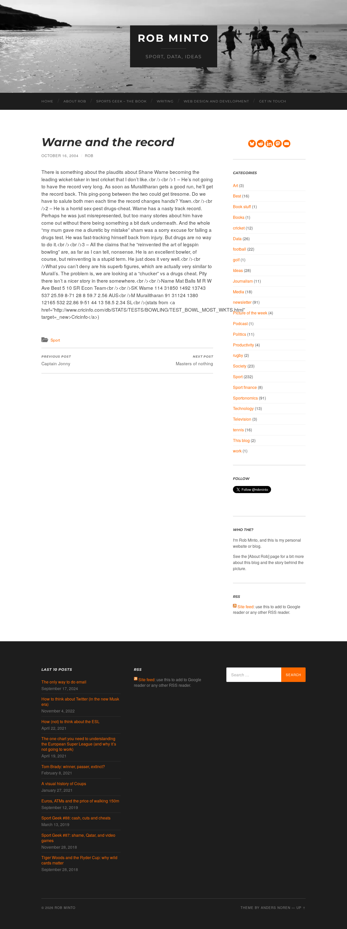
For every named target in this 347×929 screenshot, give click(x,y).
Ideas (238, 270)
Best (237, 196)
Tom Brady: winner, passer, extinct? (73, 766)
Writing (165, 101)
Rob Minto (174, 38)
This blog (241, 440)
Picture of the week (250, 313)
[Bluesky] (252, 143)
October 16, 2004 (59, 155)
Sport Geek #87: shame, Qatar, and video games (78, 838)
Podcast (240, 323)
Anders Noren (275, 907)
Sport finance (245, 387)
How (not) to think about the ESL (70, 721)
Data (237, 238)
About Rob (75, 101)
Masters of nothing (194, 361)
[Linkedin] (269, 143)
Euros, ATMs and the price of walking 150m (80, 801)
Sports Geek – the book (121, 101)
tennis (238, 430)
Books (238, 217)
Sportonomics (245, 398)
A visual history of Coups (63, 783)
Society (239, 366)
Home (47, 101)
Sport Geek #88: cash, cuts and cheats (76, 818)
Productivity (243, 345)
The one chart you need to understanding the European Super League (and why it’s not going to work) (78, 744)
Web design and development (216, 101)
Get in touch (272, 101)
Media (238, 292)
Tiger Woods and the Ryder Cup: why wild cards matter (79, 860)
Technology (243, 408)
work (237, 451)
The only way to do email (63, 682)
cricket (239, 228)
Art (235, 185)
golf (236, 260)
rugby (238, 355)
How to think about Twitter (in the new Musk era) (80, 701)
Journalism (243, 281)
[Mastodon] (278, 143)
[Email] (286, 143)
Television (242, 419)
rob (89, 155)
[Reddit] (260, 143)
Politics (239, 334)
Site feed (246, 607)
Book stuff (242, 206)
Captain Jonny (56, 361)
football (239, 249)
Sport (55, 340)
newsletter (242, 302)
